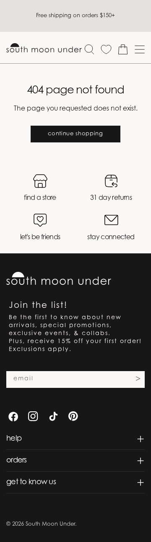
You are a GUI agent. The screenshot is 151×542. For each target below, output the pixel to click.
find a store (40, 198)
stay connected (110, 237)
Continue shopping (75, 134)
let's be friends (40, 237)
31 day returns (111, 198)
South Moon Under (50, 524)
